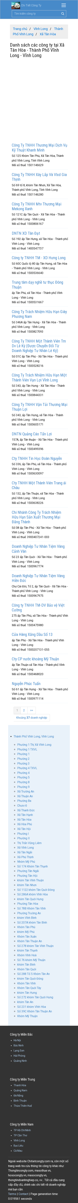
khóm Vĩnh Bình (26, 918)
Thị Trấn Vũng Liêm (29, 843)
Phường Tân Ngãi (28, 871)
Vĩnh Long (19, 1140)
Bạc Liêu (18, 1145)
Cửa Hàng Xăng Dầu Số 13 (32, 634)
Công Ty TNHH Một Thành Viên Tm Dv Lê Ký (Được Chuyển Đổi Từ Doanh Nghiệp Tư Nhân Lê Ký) (39, 346)
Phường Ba (24, 801)
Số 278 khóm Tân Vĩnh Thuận (35, 946)
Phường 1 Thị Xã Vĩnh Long (34, 744)
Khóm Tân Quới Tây (29, 988)
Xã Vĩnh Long (25, 847)
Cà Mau (18, 1150)
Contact (23, 1194)
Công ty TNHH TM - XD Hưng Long (38, 258)
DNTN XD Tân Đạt (26, 233)
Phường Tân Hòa (27, 903)
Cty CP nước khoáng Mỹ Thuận (35, 659)
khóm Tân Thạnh (27, 950)
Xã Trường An (25, 791)
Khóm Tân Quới (26, 969)
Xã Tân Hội (24, 829)
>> (31, 710)
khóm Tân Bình (26, 964)
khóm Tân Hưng (27, 992)
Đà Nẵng (18, 1095)
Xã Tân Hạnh (25, 815)
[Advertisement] (39, 101)
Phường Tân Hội (27, 875)
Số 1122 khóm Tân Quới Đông (36, 890)
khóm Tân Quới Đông (30, 978)
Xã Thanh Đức (26, 810)
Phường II (23, 838)
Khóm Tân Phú (26, 927)
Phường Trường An (29, 913)
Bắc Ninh (19, 1045)
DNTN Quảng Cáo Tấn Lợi (32, 434)
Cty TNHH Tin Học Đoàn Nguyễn (37, 458)
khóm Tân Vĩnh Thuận (30, 880)
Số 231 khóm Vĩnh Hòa (31, 1007)
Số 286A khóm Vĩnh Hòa (32, 894)
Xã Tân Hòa (24, 819)
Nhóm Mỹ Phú (26, 861)
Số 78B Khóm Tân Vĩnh (31, 908)
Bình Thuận (20, 1100)
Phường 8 (23, 782)
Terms (12, 1194)
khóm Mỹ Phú (25, 932)
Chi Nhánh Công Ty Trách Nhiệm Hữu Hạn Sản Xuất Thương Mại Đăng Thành (36, 517)
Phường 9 (23, 787)
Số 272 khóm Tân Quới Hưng (35, 997)
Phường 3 (23, 763)
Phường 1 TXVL (27, 749)
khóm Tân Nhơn (26, 885)
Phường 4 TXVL (27, 768)
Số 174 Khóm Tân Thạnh (32, 866)
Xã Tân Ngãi (24, 852)
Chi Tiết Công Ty (31, 5)
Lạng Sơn (19, 1050)
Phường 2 (23, 759)
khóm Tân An (25, 1002)
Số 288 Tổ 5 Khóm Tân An (33, 974)
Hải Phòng (19, 1055)
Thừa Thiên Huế (23, 1105)
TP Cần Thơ (20, 1135)
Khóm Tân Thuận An (29, 941)
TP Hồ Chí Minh (22, 1130)
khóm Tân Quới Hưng (30, 899)
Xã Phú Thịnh (25, 857)
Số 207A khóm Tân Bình (32, 922)
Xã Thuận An (25, 796)
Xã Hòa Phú (24, 824)
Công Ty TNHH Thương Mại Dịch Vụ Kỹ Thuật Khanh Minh (39, 147)
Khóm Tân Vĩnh (26, 983)
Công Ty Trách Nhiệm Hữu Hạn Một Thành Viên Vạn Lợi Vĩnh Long (39, 377)
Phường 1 (23, 754)
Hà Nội (17, 1040)
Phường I (23, 833)
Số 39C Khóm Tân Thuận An (34, 1011)
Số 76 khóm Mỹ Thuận (31, 960)
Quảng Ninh (20, 1060)
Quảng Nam (20, 1090)
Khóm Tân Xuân (26, 936)
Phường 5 (23, 777)
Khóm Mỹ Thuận (27, 1016)
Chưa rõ (22, 805)
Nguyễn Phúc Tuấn (26, 683)
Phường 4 (23, 773)
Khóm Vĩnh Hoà (26, 955)
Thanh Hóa (20, 1085)
